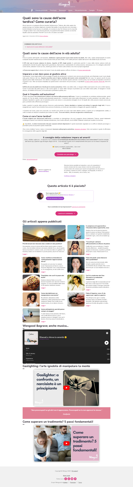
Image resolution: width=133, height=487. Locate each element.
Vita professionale (81, 10)
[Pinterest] (75, 478)
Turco (80, 482)
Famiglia (92, 10)
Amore (70, 10)
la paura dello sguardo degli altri (95, 81)
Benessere (62, 10)
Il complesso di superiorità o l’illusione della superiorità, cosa (97, 227)
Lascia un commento (65, 213)
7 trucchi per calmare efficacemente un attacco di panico (98, 243)
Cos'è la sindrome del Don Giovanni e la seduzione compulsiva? (95, 277)
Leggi (24, 254)
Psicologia (53, 10)
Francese (73, 482)
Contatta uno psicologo (65, 154)
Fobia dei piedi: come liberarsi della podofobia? (96, 259)
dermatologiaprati (32, 159)
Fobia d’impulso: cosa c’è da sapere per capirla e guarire (95, 294)
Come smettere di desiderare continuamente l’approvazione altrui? (51, 260)
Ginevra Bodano (44, 36)
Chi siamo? (75, 471)
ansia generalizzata (84, 70)
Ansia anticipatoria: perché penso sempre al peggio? (52, 310)
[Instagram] (68, 478)
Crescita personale (41, 10)
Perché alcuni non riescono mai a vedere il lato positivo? (42, 244)
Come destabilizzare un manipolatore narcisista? (49, 294)
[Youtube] (72, 478)
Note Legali (66, 475)
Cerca (100, 10)
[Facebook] (65, 478)
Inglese (65, 482)
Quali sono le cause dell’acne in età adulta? (39, 47)
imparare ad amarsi (80, 129)
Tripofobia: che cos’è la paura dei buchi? (52, 276)
